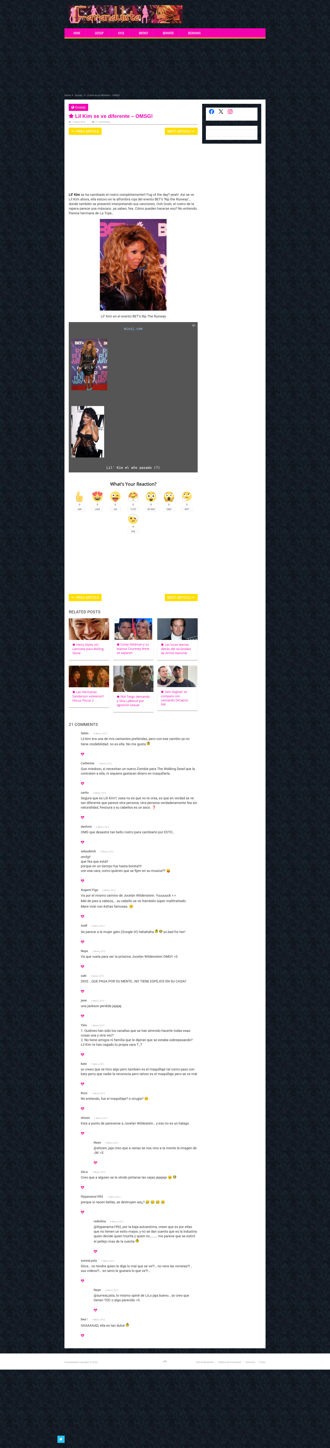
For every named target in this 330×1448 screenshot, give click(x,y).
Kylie (121, 33)
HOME (77, 33)
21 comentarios (102, 122)
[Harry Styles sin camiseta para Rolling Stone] (89, 629)
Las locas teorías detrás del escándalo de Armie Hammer (176, 648)
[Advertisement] (165, 67)
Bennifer (168, 33)
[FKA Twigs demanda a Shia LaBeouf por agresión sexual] (133, 679)
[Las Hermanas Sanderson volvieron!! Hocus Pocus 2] (89, 676)
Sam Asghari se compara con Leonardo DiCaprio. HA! (175, 698)
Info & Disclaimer (205, 1362)
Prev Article (87, 131)
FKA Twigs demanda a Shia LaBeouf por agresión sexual (133, 700)
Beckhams (194, 33)
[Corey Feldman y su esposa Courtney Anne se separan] (133, 629)
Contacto (250, 1362)
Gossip (99, 33)
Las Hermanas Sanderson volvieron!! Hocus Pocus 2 (88, 696)
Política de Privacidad (229, 1362)
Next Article (179, 131)
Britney (143, 33)
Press (263, 1362)
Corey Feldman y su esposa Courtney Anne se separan (133, 648)
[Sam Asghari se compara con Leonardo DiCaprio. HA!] (177, 676)
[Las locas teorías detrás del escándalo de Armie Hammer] (177, 629)
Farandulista (71, 1362)
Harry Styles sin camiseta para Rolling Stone (88, 648)
